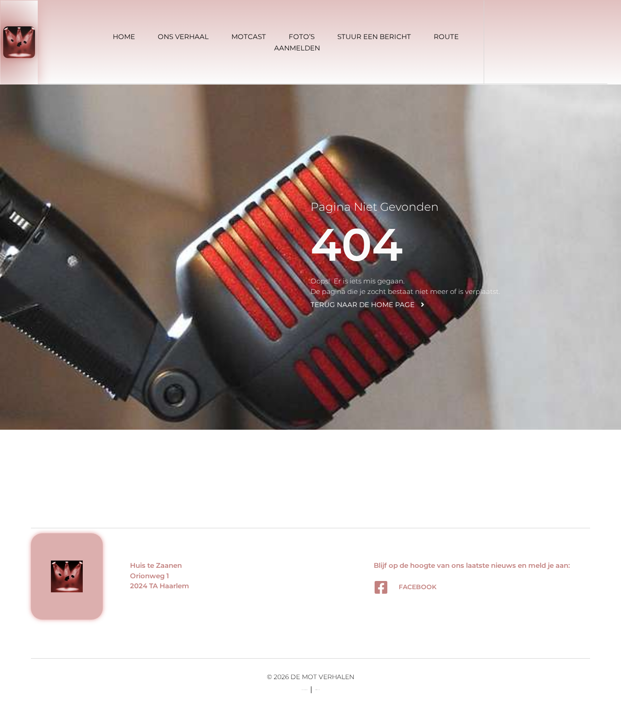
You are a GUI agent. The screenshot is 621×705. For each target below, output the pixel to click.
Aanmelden (297, 48)
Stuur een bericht (374, 36)
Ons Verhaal (183, 36)
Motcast (248, 36)
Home (124, 36)
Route (446, 36)
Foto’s (302, 36)
